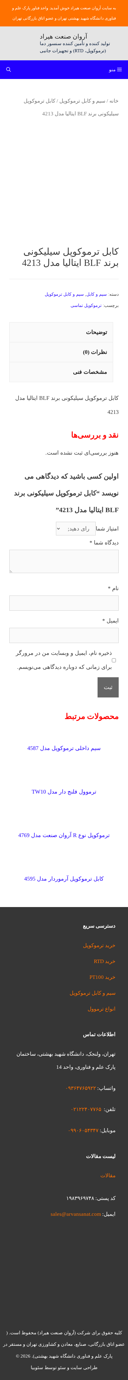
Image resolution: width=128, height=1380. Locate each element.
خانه (114, 101)
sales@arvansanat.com (76, 1214)
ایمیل (110, 621)
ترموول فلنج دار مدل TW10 (64, 792)
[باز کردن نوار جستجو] (8, 69)
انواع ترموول (102, 1009)
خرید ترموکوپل (99, 945)
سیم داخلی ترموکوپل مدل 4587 (64, 748)
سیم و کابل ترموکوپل (82, 101)
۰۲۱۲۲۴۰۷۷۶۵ (86, 1109)
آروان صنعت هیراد (63, 36)
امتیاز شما (107, 529)
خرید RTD (105, 961)
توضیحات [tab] (96, 332)
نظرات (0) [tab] (95, 352)
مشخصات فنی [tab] (90, 372)
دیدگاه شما (104, 542)
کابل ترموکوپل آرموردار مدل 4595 (64, 879)
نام (113, 588)
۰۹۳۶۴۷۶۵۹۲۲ (80, 1088)
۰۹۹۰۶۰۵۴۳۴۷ (83, 1130)
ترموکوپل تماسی (86, 305)
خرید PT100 (102, 977)
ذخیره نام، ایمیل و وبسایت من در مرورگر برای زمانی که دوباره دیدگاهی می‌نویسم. (64, 660)
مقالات (108, 1176)
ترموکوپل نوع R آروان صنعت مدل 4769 (64, 835)
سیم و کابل (96, 294)
